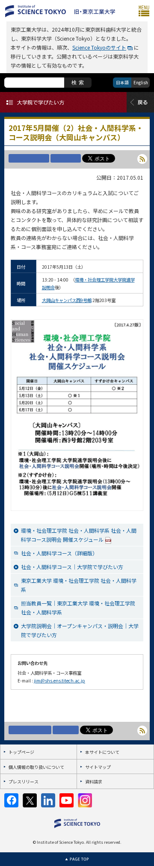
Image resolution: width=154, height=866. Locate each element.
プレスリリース (23, 781)
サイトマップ (98, 767)
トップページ (21, 752)
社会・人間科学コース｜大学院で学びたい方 (72, 566)
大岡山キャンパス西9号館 (67, 300)
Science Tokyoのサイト (99, 47)
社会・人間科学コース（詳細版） (59, 553)
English (140, 82)
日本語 (122, 82)
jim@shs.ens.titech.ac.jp (59, 680)
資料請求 (93, 781)
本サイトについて (102, 752)
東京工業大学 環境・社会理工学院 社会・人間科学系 (78, 585)
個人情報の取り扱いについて (36, 767)
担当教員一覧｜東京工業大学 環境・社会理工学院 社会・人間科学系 (78, 607)
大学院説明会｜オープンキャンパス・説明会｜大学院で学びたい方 (80, 630)
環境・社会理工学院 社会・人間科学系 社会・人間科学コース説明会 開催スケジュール (78, 535)
